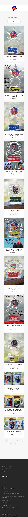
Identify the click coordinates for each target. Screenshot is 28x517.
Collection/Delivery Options (8, 488)
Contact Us (4, 482)
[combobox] (14, 21)
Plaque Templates (6, 502)
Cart (2, 484)
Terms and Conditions (6, 466)
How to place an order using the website (10, 493)
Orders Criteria (5, 500)
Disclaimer (4, 471)
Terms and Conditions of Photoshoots (10, 507)
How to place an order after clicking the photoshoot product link (13, 497)
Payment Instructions (6, 505)
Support (3, 487)
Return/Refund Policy (6, 468)
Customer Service (6, 491)
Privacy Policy (4, 469)
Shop (3, 479)
